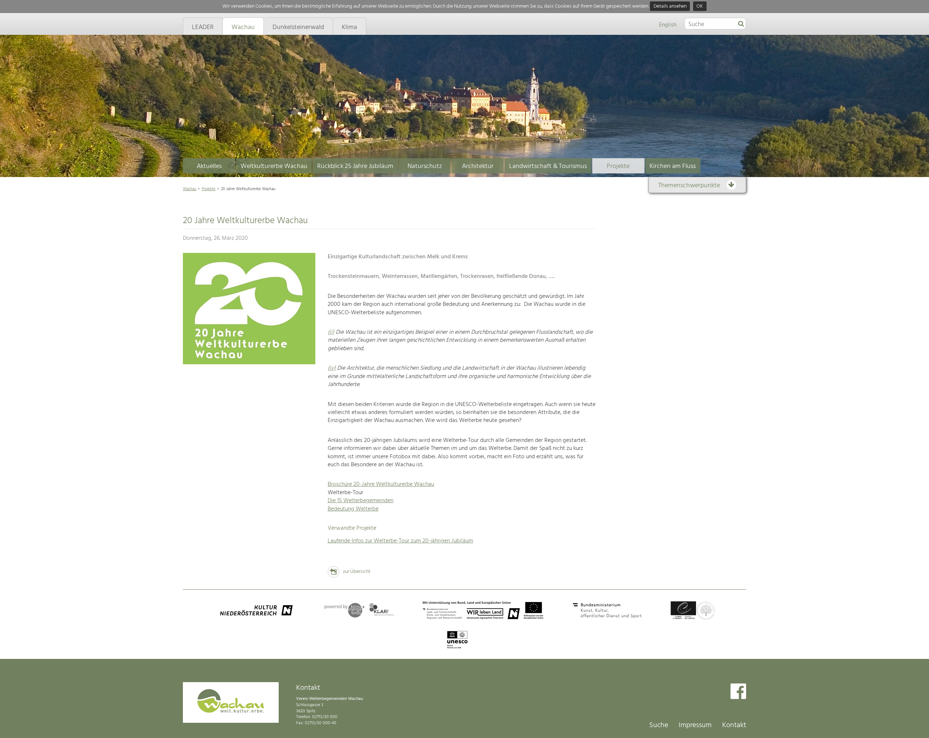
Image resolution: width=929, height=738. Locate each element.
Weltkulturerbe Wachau (274, 166)
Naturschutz (425, 166)
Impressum (695, 725)
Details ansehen (670, 6)
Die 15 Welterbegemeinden (360, 500)
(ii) (331, 332)
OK (699, 6)
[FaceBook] (738, 692)
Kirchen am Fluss (673, 166)
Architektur (478, 166)
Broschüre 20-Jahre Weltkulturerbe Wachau (381, 484)
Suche (658, 725)
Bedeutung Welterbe (353, 509)
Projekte (618, 166)
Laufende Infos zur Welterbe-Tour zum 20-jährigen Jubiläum (400, 541)
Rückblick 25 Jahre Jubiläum (355, 166)
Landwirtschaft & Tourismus (548, 166)
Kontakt (734, 725)
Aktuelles (209, 166)
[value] (741, 24)
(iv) (332, 368)
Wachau (189, 189)
